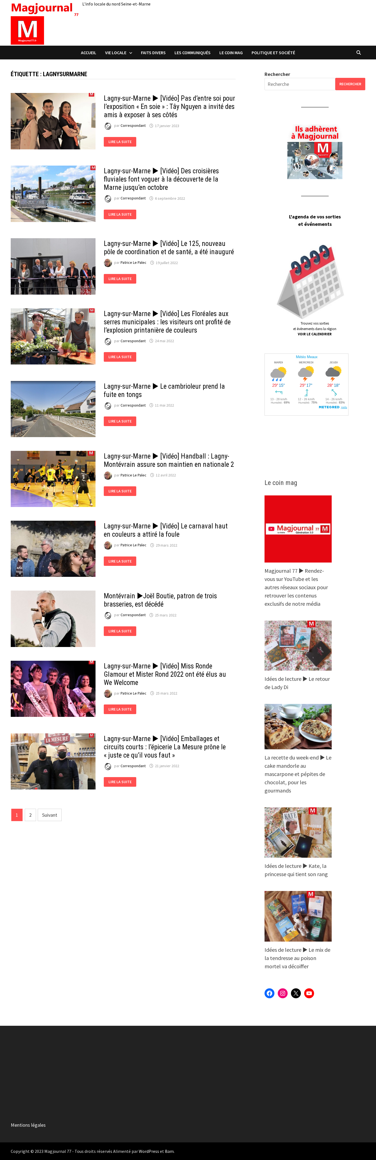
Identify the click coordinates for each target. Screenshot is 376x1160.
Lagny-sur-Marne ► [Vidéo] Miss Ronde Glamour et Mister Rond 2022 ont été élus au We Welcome (165, 674)
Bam (169, 1151)
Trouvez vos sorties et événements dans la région (314, 328)
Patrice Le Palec (133, 262)
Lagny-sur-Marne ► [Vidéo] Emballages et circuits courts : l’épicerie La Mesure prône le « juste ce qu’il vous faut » (165, 747)
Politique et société (273, 52)
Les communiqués (193, 52)
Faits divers (153, 52)
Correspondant (133, 125)
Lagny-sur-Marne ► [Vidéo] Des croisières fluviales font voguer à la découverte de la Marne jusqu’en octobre (161, 179)
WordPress (149, 1151)
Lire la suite (122, 142)
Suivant (49, 815)
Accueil (88, 52)
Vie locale (115, 52)
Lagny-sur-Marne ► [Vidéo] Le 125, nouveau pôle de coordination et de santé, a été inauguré (169, 248)
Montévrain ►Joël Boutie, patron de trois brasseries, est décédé (160, 600)
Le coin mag (231, 52)
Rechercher (277, 74)
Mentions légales (28, 1125)
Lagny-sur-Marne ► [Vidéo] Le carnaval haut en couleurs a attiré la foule (166, 530)
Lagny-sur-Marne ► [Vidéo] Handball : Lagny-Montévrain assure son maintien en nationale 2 (169, 460)
